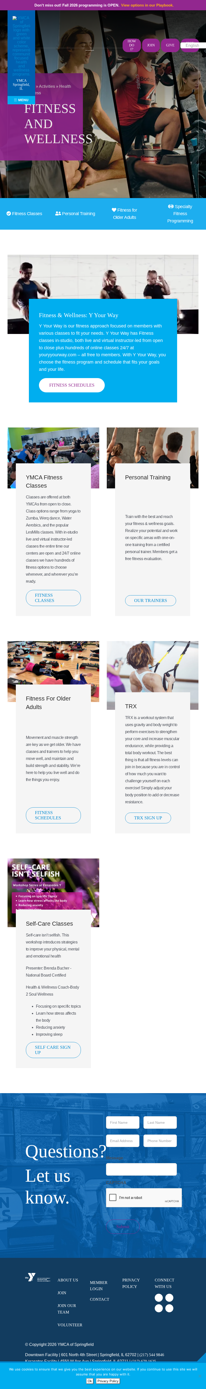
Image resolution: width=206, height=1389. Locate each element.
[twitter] (113, 41)
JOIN (151, 45)
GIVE (170, 45)
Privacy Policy (131, 1283)
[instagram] (107, 50)
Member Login (99, 1285)
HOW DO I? (132, 45)
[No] (199, 1375)
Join (62, 1293)
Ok (90, 1381)
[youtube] (113, 50)
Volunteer (70, 1325)
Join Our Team (67, 1309)
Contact (99, 1299)
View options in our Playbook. (147, 5)
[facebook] (107, 41)
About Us (68, 1280)
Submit (122, 1226)
